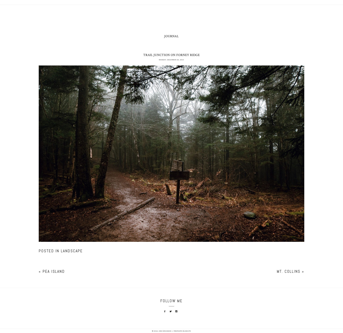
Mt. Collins (288, 271)
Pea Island (54, 271)
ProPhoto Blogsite (182, 331)
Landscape (72, 251)
